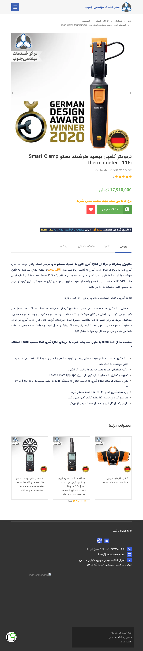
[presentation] (131, 93)
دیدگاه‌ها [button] (63, 246)
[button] (130, 177)
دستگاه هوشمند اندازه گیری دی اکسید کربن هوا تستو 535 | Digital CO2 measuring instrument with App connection (72, 487)
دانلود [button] (107, 246)
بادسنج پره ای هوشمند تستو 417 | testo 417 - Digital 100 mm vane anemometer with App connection (30, 485)
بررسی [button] (123, 246)
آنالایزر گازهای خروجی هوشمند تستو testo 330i (114, 481)
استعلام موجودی (110, 209)
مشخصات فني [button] (86, 246)
